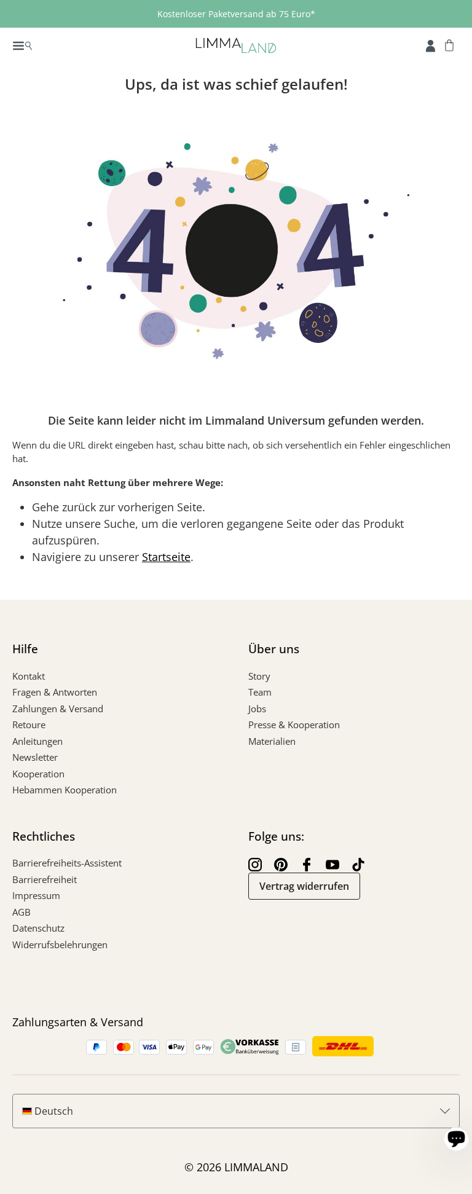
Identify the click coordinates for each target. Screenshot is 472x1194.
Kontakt (28, 676)
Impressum (36, 895)
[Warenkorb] (449, 45)
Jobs (257, 708)
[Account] (430, 45)
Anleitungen (37, 741)
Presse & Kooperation (294, 724)
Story (259, 676)
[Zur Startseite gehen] (235, 44)
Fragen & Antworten (54, 692)
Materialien (272, 741)
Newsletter (35, 757)
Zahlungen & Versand (57, 708)
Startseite (166, 556)
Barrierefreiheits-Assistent (67, 863)
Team (260, 692)
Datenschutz (38, 928)
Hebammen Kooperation (64, 790)
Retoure (28, 724)
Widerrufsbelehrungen (60, 944)
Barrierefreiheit (44, 879)
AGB (21, 912)
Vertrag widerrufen (304, 886)
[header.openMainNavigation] (22, 45)
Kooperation (38, 774)
